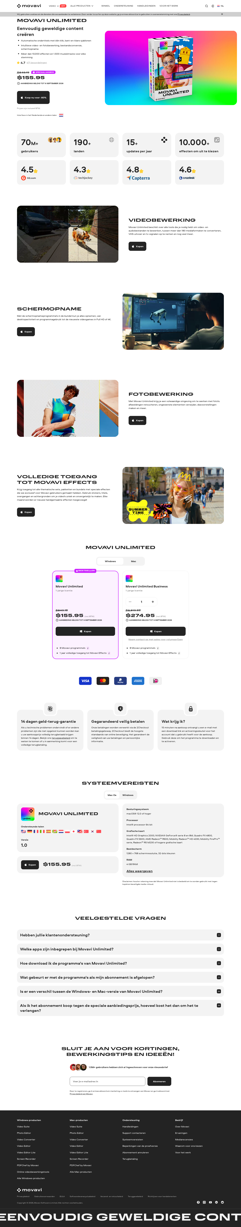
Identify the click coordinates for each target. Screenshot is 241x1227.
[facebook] (198, 1203)
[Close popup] (222, 14)
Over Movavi (182, 1126)
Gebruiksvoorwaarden (44, 1196)
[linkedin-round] (216, 1203)
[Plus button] (152, 601)
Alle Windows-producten (31, 1178)
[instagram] (204, 1203)
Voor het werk (183, 1152)
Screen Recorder (26, 1158)
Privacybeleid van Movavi (81, 1094)
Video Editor (24, 1145)
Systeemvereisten (132, 1139)
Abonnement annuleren (135, 1152)
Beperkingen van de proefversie (140, 1145)
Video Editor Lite (26, 1152)
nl (222, 5)
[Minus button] (129, 601)
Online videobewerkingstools (33, 1171)
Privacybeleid (184, 14)
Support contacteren (134, 1132)
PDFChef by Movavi (28, 1165)
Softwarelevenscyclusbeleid (82, 1196)
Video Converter (26, 1139)
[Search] (206, 6)
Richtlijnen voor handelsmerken (162, 1196)
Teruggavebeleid (135, 1196)
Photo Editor (24, 1132)
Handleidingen (130, 1126)
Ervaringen (181, 1132)
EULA (62, 1196)
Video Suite (23, 1126)
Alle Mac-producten (81, 1171)
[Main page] (29, 6)
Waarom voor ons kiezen (189, 1145)
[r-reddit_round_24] (222, 1203)
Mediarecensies (184, 1139)
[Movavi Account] (212, 6)
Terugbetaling (130, 1158)
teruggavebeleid (61, 737)
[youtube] (210, 1203)
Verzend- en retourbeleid (111, 1196)
